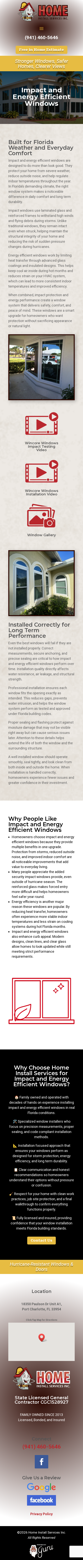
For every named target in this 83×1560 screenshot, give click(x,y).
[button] (43, 1337)
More (44, 1547)
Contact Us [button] (41, 1240)
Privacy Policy (41, 1514)
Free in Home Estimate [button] (41, 50)
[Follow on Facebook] (41, 1461)
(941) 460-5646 (41, 37)
